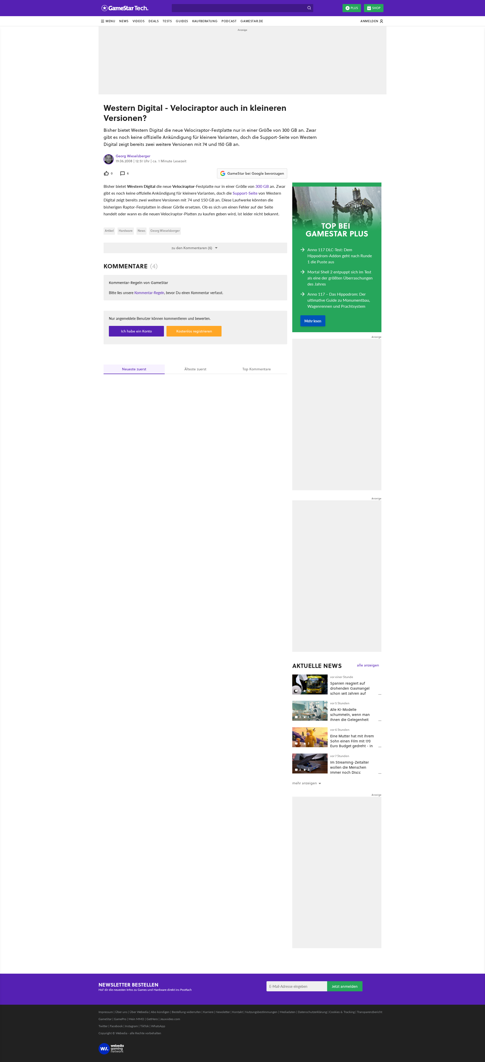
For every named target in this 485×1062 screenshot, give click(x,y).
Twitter (103, 1026)
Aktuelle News (317, 665)
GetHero (152, 1019)
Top (257, 369)
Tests (167, 21)
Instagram (131, 1026)
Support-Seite (245, 193)
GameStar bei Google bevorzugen (255, 173)
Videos (139, 21)
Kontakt (237, 1012)
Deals (154, 21)
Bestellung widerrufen (186, 1012)
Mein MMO (136, 1019)
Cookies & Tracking (342, 1012)
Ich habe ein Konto (136, 331)
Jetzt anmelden (345, 986)
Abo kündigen (160, 1012)
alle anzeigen (368, 665)
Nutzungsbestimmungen (261, 1012)
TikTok (144, 1026)
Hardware (126, 230)
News (123, 21)
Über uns (121, 1012)
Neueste (134, 369)
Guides (182, 21)
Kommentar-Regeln (149, 292)
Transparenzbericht (369, 1012)
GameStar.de (251, 21)
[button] (108, 21)
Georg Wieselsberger (133, 156)
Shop (376, 8)
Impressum (106, 1012)
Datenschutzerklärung (312, 1012)
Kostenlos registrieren (194, 331)
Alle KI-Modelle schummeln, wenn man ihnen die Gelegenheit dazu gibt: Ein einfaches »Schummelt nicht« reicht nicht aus (352, 722)
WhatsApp (158, 1026)
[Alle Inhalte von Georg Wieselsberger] (109, 159)
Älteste (195, 369)
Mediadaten (288, 1012)
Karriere (208, 1012)
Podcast (229, 21)
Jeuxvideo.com (170, 1019)
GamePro (120, 1019)
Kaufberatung (204, 21)
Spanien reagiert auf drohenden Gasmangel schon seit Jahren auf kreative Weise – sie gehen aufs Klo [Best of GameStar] (353, 693)
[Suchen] (309, 8)
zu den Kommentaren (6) (192, 247)
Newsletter (223, 1012)
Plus (354, 8)
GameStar (105, 1019)
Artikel (109, 230)
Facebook (116, 1026)
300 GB (262, 186)
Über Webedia (139, 1012)
